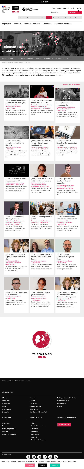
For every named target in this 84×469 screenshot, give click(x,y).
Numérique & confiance (44, 58)
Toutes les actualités (71, 84)
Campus (78, 18)
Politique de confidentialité (67, 398)
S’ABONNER (64, 425)
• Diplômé (33, 437)
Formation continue (63, 24)
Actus (64, 8)
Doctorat (47, 24)
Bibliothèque (61, 403)
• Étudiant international (38, 426)
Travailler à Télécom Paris (38, 412)
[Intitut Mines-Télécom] (46, 2)
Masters (17, 24)
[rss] (56, 457)
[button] (30, 465)
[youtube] (50, 457)
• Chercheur (34, 429)
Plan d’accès (56, 8)
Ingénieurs (6, 24)
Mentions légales (63, 401)
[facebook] (28, 457)
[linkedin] (34, 457)
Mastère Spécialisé (32, 24)
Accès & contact (35, 406)
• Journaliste (34, 434)
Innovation (40, 18)
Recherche (30, 18)
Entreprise (68, 18)
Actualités (33, 403)
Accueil (4, 381)
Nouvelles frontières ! (63, 58)
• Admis (32, 423)
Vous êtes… (55, 12)
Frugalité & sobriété (25, 58)
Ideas (49, 18)
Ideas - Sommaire (9, 58)
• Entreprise (34, 431)
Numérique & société (22, 381)
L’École (21, 18)
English (79, 8)
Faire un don (71, 8)
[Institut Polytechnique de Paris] (30, 11)
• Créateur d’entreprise (38, 440)
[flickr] (45, 457)
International (57, 18)
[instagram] (39, 457)
